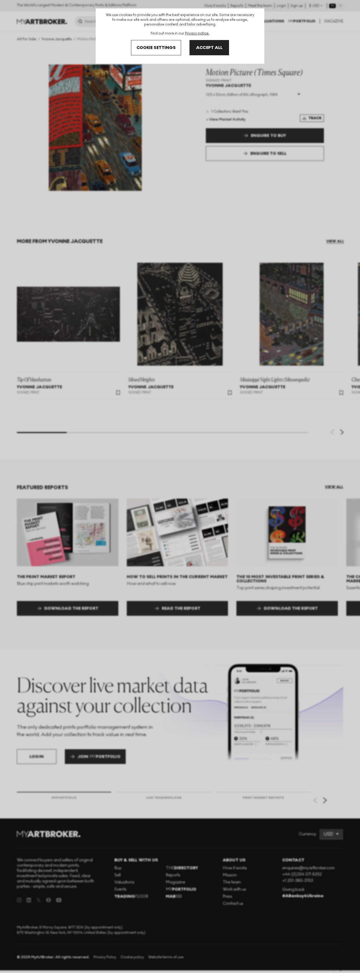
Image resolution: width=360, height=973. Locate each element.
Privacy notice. (197, 33)
